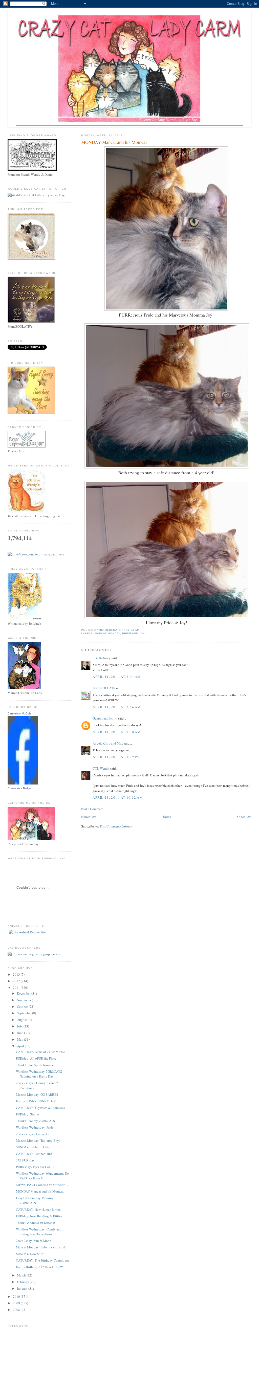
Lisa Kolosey (102, 658)
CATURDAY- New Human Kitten (38, 1209)
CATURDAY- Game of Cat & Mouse (40, 1051)
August (22, 1019)
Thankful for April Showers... (35, 1065)
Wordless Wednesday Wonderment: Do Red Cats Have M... (42, 1176)
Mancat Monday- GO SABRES (37, 1094)
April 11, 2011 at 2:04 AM (117, 676)
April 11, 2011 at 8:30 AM (117, 732)
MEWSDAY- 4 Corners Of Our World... (42, 1184)
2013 (17, 974)
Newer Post (88, 816)
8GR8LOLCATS (104, 688)
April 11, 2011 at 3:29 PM (116, 756)
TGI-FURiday (25, 1160)
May (20, 1039)
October (23, 1006)
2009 (17, 1303)
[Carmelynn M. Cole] (23, 783)
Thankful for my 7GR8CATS (35, 1120)
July (20, 1026)
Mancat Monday (107, 633)
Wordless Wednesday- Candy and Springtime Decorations (38, 1232)
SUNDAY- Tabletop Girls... (34, 1147)
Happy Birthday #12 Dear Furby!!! (39, 1267)
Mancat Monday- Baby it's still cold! (41, 1247)
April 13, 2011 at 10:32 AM (118, 797)
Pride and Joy (133, 633)
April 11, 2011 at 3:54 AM (117, 707)
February (23, 1282)
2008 (17, 1309)
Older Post (244, 816)
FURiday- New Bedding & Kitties (39, 1216)
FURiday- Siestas (27, 1114)
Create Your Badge (19, 788)
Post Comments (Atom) (116, 826)
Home (167, 816)
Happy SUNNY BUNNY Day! (36, 1101)
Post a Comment (92, 808)
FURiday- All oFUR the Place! (36, 1058)
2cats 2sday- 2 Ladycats (32, 1134)
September (24, 1013)
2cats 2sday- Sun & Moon (33, 1240)
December (24, 993)
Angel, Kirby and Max (108, 743)
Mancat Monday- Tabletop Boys (38, 1140)
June (20, 1032)
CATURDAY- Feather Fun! (34, 1153)
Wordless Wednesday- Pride (35, 1127)
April (21, 1046)
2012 (17, 981)
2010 (17, 1296)
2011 (17, 987)
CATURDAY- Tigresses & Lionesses (40, 1107)
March (22, 1275)
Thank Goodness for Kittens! (35, 1222)
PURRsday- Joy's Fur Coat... (35, 1166)
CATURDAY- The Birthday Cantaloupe (43, 1260)
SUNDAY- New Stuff (30, 1253)
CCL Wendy (101, 768)
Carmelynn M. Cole (19, 713)
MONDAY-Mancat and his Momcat (40, 1191)
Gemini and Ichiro (105, 718)
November (24, 1000)
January (22, 1288)
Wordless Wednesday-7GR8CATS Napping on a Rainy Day (39, 1074)
